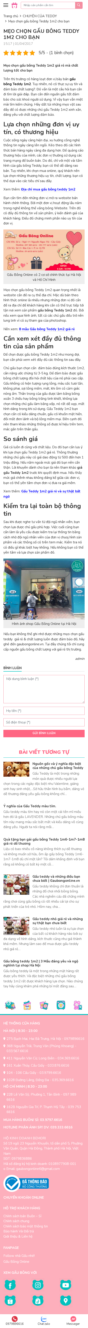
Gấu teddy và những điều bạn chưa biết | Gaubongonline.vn (56, 878)
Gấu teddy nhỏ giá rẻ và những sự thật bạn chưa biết (57, 921)
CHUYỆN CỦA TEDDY (40, 16)
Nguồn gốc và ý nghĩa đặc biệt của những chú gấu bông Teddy (57, 766)
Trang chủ (10, 16)
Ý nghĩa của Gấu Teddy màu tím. (29, 806)
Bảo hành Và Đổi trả (18, 1231)
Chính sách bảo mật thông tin (25, 1226)
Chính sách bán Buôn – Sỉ (22, 1216)
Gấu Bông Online (16, 1261)
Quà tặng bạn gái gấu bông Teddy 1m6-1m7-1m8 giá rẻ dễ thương (44, 841)
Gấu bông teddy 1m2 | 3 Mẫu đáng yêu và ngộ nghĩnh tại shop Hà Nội (40, 963)
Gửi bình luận (44, 733)
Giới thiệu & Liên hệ (17, 1236)
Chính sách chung (16, 1221)
